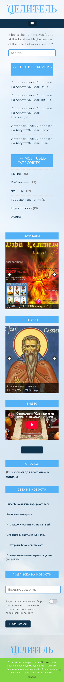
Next (54, 358)
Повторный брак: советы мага (24, 544)
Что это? (46, 662)
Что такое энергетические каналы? (28, 524)
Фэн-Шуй (18, 191)
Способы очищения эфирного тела (27, 503)
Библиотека (20, 182)
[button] (32, 23)
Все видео (32, 449)
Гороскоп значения (26, 199)
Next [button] (54, 274)
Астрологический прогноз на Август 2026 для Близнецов (31, 113)
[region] (32, 275)
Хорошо (32, 677)
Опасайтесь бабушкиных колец (25, 534)
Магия (16, 173)
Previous (9, 358)
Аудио (16, 217)
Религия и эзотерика (19, 513)
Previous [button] (9, 274)
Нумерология (21, 208)
